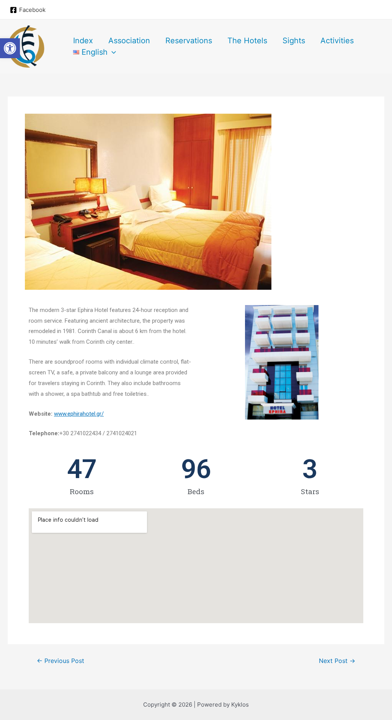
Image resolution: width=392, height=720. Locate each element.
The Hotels (247, 40)
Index (83, 40)
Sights (294, 40)
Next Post (337, 661)
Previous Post (60, 661)
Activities (337, 40)
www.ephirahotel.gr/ (79, 413)
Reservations (188, 40)
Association (129, 40)
